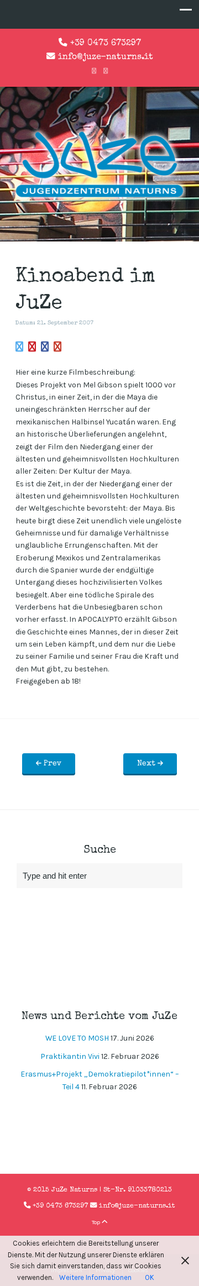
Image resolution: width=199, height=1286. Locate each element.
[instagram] (105, 71)
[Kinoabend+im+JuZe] (19, 347)
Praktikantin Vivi (70, 1056)
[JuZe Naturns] (99, 199)
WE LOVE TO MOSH (77, 1038)
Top (97, 1222)
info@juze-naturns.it (105, 57)
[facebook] (94, 71)
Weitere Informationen (95, 1277)
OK (149, 1277)
